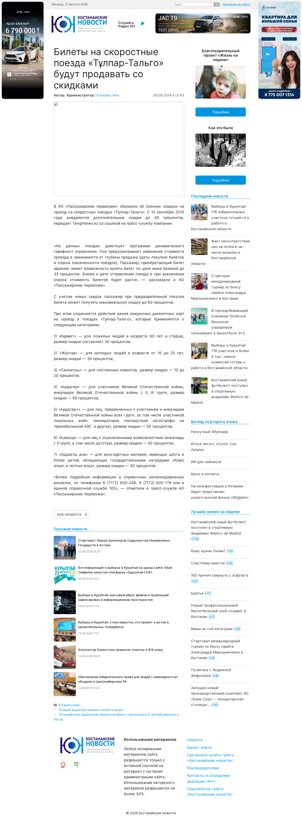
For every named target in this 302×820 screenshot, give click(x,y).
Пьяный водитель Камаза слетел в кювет (91, 710)
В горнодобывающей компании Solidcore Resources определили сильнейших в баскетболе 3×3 (219, 321)
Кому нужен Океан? (208, 551)
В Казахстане (108, 95)
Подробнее (220, 112)
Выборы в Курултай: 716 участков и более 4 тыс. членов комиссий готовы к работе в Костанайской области (220, 356)
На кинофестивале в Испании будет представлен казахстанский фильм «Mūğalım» (220, 492)
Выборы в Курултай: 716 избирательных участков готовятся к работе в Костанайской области (220, 217)
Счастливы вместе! (208, 563)
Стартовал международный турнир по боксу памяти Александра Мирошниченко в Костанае (218, 287)
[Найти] (217, 4)
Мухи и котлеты (205, 474)
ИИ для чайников (206, 462)
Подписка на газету (236, 4)
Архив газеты (199, 747)
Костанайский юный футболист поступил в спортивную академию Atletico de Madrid (219, 391)
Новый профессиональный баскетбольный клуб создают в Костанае (218, 611)
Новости (195, 740)
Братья (197, 593)
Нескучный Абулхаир (209, 431)
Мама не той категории (212, 628)
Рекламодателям (203, 768)
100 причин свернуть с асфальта (219, 575)
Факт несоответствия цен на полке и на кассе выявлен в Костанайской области (220, 252)
